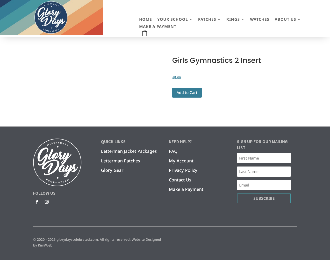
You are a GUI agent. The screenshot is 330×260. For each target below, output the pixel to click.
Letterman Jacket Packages (129, 151)
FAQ (173, 151)
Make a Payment (157, 27)
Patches (207, 20)
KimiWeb (45, 245)
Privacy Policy (183, 170)
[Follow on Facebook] (37, 202)
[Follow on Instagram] (46, 202)
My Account (181, 161)
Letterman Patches (120, 161)
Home (145, 20)
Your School (172, 20)
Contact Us (180, 180)
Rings (233, 20)
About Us (285, 20)
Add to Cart (187, 92)
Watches (259, 20)
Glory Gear (112, 170)
